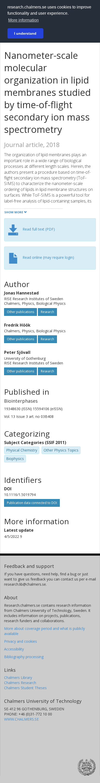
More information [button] (23, 20)
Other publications (20, 312)
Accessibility (14, 649)
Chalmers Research (20, 682)
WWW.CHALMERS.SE (21, 719)
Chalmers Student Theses (25, 687)
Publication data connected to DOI (32, 503)
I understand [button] (25, 33)
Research (47, 312)
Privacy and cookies (20, 641)
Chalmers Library (18, 677)
